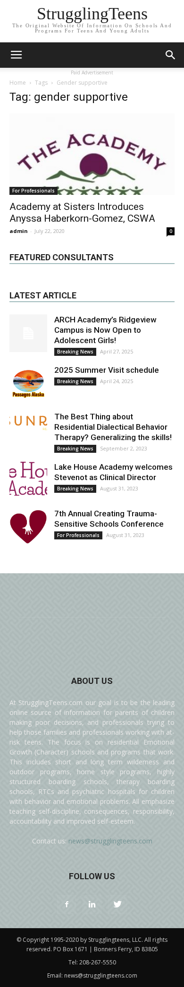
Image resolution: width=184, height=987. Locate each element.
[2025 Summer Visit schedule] (28, 383)
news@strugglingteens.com (110, 840)
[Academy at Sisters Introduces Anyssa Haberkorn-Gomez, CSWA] (92, 154)
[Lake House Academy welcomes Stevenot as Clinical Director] (28, 480)
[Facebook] (66, 904)
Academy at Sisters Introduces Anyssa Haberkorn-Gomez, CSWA (82, 212)
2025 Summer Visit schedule (106, 370)
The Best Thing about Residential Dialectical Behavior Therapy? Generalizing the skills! (113, 427)
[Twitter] (117, 904)
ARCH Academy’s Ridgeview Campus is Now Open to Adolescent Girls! (105, 330)
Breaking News (75, 351)
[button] (171, 55)
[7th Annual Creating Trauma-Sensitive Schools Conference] (28, 527)
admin (18, 230)
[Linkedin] (92, 904)
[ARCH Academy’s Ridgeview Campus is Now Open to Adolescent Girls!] (28, 333)
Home (17, 83)
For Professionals (33, 190)
